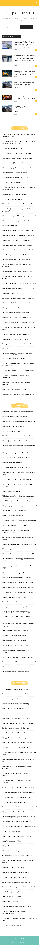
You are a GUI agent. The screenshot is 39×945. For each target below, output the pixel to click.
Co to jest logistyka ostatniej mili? (12, 925)
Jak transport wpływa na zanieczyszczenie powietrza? (17, 230)
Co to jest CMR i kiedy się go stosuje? (13, 358)
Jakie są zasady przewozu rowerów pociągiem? (16, 549)
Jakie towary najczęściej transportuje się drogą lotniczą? (18, 582)
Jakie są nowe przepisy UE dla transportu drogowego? (18, 235)
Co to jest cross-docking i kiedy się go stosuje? (16, 457)
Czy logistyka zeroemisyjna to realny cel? (14, 607)
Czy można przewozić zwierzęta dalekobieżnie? (16, 672)
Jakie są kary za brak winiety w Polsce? (13, 293)
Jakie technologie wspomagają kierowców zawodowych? (18, 421)
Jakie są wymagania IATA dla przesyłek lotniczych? (17, 308)
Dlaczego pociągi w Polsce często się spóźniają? (16, 612)
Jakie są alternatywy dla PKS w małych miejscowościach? (19, 216)
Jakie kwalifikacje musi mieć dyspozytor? (14, 389)
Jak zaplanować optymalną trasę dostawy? (14, 194)
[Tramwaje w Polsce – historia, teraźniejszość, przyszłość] (7, 73)
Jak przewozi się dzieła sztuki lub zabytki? (14, 640)
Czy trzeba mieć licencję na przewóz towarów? (16, 259)
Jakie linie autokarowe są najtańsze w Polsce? (15, 221)
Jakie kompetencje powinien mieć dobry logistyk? (16, 836)
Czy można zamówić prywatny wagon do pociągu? (17, 177)
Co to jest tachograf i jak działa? (11, 713)
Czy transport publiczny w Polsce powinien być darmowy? (19, 520)
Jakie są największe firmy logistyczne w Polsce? (16, 441)
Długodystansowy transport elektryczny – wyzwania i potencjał (24, 84)
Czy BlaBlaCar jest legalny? (10, 892)
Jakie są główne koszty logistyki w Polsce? (14, 597)
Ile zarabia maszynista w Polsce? (11, 841)
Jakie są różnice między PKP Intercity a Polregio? (16, 718)
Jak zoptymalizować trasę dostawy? (12, 491)
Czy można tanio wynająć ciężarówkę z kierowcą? (17, 354)
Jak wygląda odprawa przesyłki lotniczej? (14, 738)
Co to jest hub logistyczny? (10, 699)
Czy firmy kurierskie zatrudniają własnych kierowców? (18, 322)
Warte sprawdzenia (19, 939)
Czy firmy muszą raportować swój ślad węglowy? (16, 728)
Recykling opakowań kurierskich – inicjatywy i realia (23, 109)
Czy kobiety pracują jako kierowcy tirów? (14, 802)
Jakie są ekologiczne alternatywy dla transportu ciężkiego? (19, 544)
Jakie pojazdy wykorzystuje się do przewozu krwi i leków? (19, 506)
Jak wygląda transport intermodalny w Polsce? (15, 645)
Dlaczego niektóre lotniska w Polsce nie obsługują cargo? (19, 662)
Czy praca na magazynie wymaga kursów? (14, 510)
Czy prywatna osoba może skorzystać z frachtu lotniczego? (19, 807)
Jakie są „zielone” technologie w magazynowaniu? (17, 240)
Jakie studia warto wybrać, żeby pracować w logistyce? (18, 288)
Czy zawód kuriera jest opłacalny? (12, 182)
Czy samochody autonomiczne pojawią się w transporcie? (19, 283)
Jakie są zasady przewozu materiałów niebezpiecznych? (18, 587)
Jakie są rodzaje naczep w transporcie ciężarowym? (17, 317)
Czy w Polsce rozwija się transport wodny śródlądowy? (18, 792)
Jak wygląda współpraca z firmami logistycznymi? (17, 742)
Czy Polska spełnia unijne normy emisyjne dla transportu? (19, 271)
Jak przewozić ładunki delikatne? (11, 901)
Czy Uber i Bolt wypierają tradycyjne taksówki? (16, 882)
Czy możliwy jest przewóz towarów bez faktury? (16, 689)
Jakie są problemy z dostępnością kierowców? (15, 339)
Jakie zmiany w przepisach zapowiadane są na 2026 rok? (18, 573)
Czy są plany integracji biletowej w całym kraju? (16, 344)
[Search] (36, 3)
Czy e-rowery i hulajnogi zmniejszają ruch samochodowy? (19, 826)
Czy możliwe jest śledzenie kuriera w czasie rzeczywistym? (19, 592)
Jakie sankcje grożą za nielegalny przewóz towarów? (17, 349)
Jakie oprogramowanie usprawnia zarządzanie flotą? (17, 250)
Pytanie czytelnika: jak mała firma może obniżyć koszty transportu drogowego (24, 44)
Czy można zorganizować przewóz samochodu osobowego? (19, 817)
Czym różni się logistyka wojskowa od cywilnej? (16, 906)
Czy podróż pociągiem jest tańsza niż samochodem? (17, 797)
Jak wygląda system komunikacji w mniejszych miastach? (19, 657)
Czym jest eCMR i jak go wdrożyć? (12, 163)
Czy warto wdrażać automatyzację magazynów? (16, 312)
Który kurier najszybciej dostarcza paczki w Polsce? (17, 245)
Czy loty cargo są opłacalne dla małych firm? (15, 747)
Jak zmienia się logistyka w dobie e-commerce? (16, 303)
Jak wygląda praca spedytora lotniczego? (14, 708)
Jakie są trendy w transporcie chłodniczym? (15, 453)
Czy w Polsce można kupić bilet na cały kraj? (15, 733)
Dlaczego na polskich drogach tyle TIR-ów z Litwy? (17, 199)
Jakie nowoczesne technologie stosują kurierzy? (16, 704)
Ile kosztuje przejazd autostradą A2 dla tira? (15, 172)
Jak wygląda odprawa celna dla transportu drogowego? (18, 411)
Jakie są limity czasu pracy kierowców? (13, 426)
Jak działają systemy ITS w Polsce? (12, 515)
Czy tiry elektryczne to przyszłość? (12, 148)
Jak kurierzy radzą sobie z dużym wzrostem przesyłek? (18, 496)
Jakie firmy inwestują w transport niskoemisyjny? (16, 872)
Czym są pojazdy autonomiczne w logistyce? (15, 630)
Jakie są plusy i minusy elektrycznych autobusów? (16, 577)
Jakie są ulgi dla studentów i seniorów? (13, 867)
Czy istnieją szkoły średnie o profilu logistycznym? (17, 153)
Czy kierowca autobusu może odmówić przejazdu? (17, 479)
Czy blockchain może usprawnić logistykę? (14, 635)
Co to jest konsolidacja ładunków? (12, 431)
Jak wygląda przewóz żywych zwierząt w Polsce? (16, 525)
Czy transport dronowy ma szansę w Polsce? (15, 694)
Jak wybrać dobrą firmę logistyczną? (13, 812)
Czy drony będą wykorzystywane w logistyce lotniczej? (18, 887)
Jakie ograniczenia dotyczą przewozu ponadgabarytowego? (19, 394)
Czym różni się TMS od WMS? (11, 897)
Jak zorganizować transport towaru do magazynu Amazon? (19, 204)
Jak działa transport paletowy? (11, 851)
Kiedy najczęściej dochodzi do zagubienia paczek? (17, 855)
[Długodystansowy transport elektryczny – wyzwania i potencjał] (7, 84)
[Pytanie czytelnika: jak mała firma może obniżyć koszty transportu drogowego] (7, 45)
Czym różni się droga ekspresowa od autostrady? (16, 334)
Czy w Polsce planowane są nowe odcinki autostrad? (17, 255)
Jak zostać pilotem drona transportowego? (14, 416)
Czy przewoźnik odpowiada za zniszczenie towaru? (17, 821)
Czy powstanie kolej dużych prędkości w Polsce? (16, 877)
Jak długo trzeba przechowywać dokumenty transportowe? (19, 723)
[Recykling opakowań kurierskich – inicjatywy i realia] (7, 108)
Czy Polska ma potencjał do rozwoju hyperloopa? (16, 501)
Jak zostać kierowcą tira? (9, 225)
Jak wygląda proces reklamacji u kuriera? (14, 846)
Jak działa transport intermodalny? (12, 667)
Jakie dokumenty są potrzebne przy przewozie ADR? (17, 168)
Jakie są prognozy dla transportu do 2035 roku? (16, 462)
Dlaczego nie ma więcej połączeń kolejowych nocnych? (18, 370)
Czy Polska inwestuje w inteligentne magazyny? (16, 467)
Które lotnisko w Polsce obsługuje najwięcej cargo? (17, 158)
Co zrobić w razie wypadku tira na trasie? (14, 602)
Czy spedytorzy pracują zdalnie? (11, 831)
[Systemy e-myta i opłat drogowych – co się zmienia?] (7, 97)
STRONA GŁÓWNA (26, 27)
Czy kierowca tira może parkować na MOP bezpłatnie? (18, 298)
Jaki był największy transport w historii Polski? (16, 436)
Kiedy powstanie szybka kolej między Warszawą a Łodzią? (19, 787)
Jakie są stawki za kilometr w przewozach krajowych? (18, 554)
